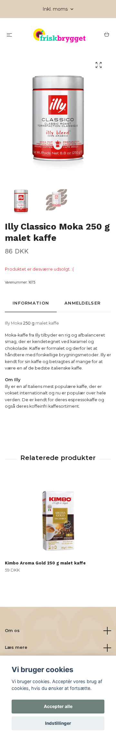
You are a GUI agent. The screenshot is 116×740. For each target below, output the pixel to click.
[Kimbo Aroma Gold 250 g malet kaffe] (58, 517)
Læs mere (16, 647)
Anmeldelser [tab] (82, 303)
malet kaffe (47, 323)
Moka (16, 323)
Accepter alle (58, 706)
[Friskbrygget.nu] (59, 35)
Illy (7, 323)
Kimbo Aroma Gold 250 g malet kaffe (45, 563)
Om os (12, 630)
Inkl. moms (56, 9)
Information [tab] (31, 303)
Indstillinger (58, 723)
